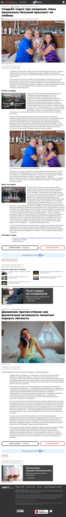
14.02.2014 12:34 (5, 6)
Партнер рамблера (29, 511)
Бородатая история (19, 239)
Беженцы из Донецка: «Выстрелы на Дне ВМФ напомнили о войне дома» (37, 238)
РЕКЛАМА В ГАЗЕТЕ (30, 487)
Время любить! (18, 241)
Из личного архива (17, 63)
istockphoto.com (6, 364)
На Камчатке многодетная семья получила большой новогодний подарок (51, 277)
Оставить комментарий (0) (52, 247)
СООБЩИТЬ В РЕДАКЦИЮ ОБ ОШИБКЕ (52, 487)
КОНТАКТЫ (39, 487)
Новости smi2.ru (7, 304)
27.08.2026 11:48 (5, 309)
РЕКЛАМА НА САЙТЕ (20, 487)
